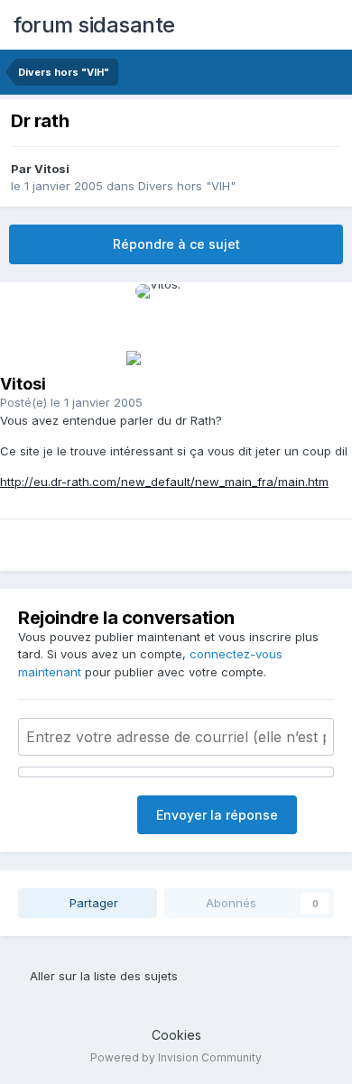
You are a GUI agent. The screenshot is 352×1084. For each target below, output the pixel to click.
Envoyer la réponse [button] (217, 814)
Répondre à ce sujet (176, 244)
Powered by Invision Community (176, 1057)
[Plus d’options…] (316, 411)
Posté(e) (71, 402)
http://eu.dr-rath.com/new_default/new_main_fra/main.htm (164, 481)
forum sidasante (94, 25)
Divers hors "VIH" (187, 186)
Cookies (176, 1035)
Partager (92, 903)
